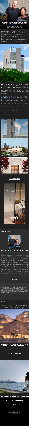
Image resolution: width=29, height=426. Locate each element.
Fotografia (17, 307)
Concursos (8, 303)
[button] (2, 331)
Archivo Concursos (14, 353)
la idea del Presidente (17, 85)
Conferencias (18, 305)
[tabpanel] (14, 331)
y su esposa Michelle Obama (13, 87)
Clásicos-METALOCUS (7, 305)
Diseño (25, 305)
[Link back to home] (14, 401)
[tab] (8, 303)
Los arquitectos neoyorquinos (9, 84)
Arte (14, 303)
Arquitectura (20, 303)
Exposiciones (8, 307)
